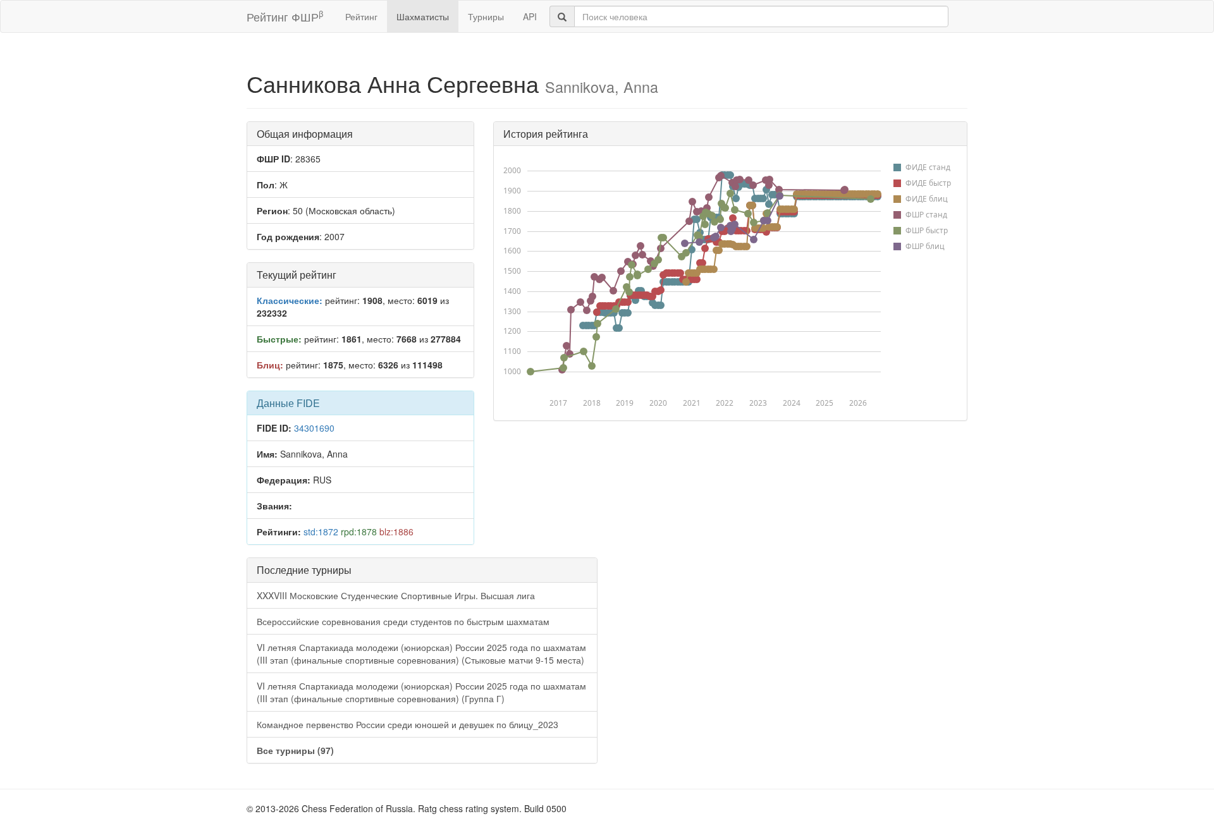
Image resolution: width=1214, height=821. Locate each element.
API (530, 16)
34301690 (314, 428)
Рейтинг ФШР (285, 16)
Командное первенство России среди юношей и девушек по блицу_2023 (407, 724)
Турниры (486, 16)
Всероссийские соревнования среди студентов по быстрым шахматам (403, 621)
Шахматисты (422, 16)
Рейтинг (361, 16)
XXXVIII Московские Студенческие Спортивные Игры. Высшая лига (396, 595)
